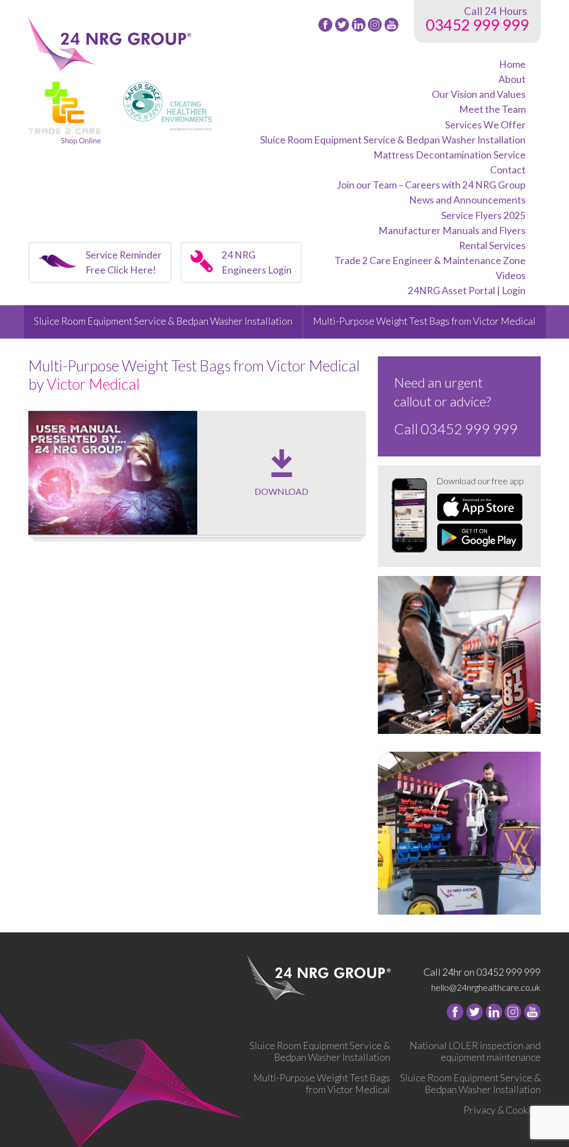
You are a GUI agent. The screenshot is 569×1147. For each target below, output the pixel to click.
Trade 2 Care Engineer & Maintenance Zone (430, 260)
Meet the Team (492, 109)
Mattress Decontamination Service (449, 155)
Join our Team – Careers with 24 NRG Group (431, 185)
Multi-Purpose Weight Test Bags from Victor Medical (424, 321)
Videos (511, 275)
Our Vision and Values (479, 94)
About (512, 79)
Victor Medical (93, 384)
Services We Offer (485, 125)
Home (512, 64)
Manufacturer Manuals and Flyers (452, 230)
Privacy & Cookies (502, 1110)
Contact (508, 170)
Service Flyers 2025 (483, 215)
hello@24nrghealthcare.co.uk (486, 987)
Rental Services (492, 245)
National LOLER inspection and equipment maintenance (475, 1051)
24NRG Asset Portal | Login (467, 290)
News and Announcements (467, 200)
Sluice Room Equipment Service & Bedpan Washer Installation (393, 140)
